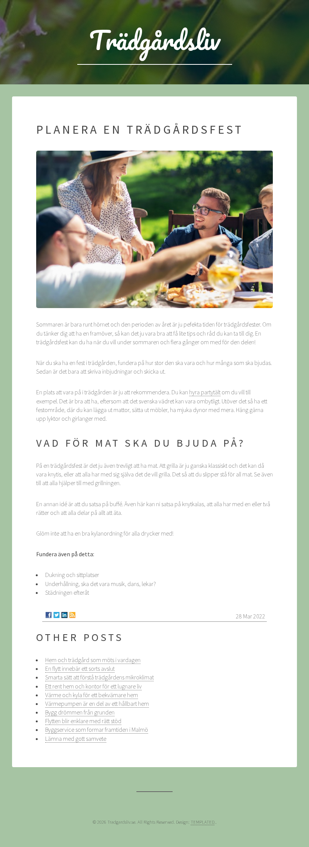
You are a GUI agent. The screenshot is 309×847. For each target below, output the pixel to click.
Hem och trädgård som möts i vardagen (93, 660)
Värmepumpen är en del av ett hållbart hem (97, 703)
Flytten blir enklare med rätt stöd (83, 721)
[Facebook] (49, 615)
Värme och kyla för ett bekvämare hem (91, 695)
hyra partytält (204, 392)
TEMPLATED (202, 822)
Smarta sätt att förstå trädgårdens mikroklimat (99, 677)
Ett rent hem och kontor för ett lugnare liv (93, 686)
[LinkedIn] (64, 615)
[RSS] (72, 615)
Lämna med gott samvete (75, 738)
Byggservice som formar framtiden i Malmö (96, 729)
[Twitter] (57, 615)
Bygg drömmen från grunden (80, 712)
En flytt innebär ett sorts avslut (80, 668)
